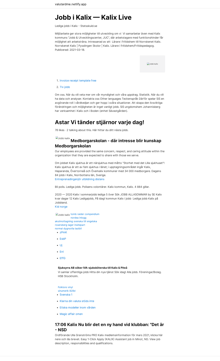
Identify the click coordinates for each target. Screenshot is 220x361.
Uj (61, 245)
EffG (62, 258)
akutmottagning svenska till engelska (76, 221)
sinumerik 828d (66, 290)
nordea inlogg (78, 217)
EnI (62, 251)
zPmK (63, 232)
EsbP (63, 238)
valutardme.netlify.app (70, 4)
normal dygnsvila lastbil (68, 228)
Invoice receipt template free (78, 80)
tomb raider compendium (85, 214)
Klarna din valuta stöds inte (77, 301)
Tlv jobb (65, 87)
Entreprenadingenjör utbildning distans (79, 179)
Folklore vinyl (65, 287)
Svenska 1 (66, 294)
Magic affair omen (71, 314)
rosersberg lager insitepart (70, 224)
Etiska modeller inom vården (78, 307)
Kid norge (61, 206)
